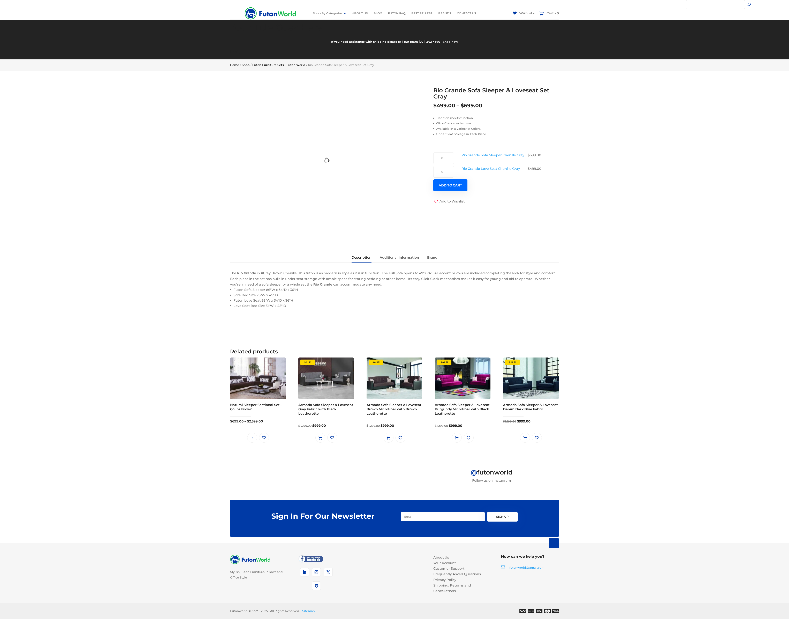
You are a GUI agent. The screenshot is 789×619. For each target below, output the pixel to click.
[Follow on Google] (316, 585)
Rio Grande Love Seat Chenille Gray (490, 169)
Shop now (450, 42)
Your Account (444, 563)
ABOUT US (360, 13)
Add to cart (450, 185)
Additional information (399, 257)
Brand (432, 257)
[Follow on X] (328, 572)
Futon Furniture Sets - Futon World (278, 65)
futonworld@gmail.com (526, 567)
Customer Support (449, 568)
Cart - (552, 13)
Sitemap (308, 611)
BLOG (378, 13)
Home (234, 65)
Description (361, 257)
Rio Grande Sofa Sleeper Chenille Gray (492, 155)
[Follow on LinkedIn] (304, 572)
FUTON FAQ (397, 13)
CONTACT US (466, 13)
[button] (449, 201)
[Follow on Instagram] (316, 572)
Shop (246, 65)
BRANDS (444, 13)
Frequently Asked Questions (457, 574)
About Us (441, 557)
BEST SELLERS (422, 13)
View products (252, 438)
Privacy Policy (444, 580)
